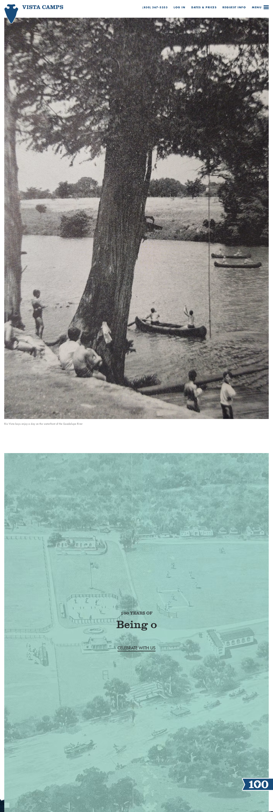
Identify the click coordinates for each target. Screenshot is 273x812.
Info (234, 7)
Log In (179, 7)
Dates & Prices (203, 7)
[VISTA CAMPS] (26, 16)
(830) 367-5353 (155, 7)
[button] (136, 641)
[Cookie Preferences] (6, 805)
